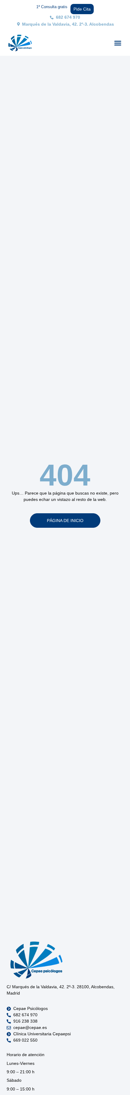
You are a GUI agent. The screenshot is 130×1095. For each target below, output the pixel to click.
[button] (118, 43)
